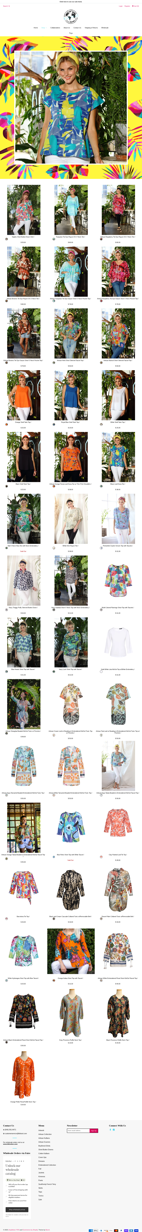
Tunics (40, 1196)
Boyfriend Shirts (44, 1146)
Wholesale (104, 28)
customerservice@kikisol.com (16, 1133)
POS (17, 1230)
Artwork (41, 1130)
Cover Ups (42, 1157)
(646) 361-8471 (10, 1130)
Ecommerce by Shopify (30, 1230)
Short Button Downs (45, 1149)
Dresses (41, 1161)
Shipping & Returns (91, 28)
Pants (40, 1180)
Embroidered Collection (47, 1165)
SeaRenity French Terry (47, 1184)
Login (121, 6)
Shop (43, 28)
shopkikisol (11, 1230)
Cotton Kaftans (43, 1153)
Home (36, 28)
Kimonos (41, 1176)
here (65, 2)
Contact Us (77, 28)
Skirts (40, 1188)
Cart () (136, 6)
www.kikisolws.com (10, 1144)
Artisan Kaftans (44, 1138)
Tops (40, 1192)
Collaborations (55, 28)
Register (127, 6)
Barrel (48, 1230)
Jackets (41, 1173)
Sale (40, 1199)
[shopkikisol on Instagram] (113, 1130)
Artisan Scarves (44, 1142)
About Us (67, 28)
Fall (39, 1169)
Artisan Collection (45, 1134)
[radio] (6, 239)
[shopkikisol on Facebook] (110, 1130)
